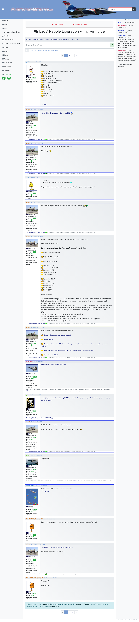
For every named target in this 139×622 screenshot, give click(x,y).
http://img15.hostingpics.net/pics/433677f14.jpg (39, 418)
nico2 (28, 455)
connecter (45, 604)
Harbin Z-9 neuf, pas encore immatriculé (57, 335)
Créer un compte (81, 24)
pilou (28, 395)
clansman (29, 361)
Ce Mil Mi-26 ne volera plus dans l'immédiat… (57, 547)
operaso (121, 30)
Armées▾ (7, 36)
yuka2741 (121, 35)
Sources (44, 105)
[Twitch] (6, 79)
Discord (79, 604)
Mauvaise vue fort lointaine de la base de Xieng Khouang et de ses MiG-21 (69, 350)
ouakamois (30, 485)
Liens (6, 51)
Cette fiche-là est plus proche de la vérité (56, 113)
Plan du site (8, 63)
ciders (28, 109)
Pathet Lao (45, 491)
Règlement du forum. (77, 480)
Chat (5, 28)
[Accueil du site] (3, 9)
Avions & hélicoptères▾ (12, 32)
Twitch (86, 604)
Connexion (7, 74)
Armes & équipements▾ (12, 43)
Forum (6, 24)
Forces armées (38, 39)
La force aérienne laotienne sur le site (53, 365)
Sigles (6, 55)
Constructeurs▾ (9, 40)
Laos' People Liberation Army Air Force (64, 39)
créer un (54, 606)
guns (28, 62)
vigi (27, 177)
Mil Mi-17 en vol (49, 339)
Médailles (7, 66)
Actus (6, 20)
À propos (7, 70)
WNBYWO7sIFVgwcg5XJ (35, 519)
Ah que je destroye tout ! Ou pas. (36, 139)
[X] (9, 79)
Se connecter (58, 24)
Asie (47, 39)
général (120, 22)
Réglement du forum (32, 391)
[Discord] (3, 79)
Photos (6, 59)
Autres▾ (6, 47)
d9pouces (121, 25)
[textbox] (119, 9)
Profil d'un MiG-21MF (51, 355)
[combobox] (120, 9)
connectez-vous (123, 64)
